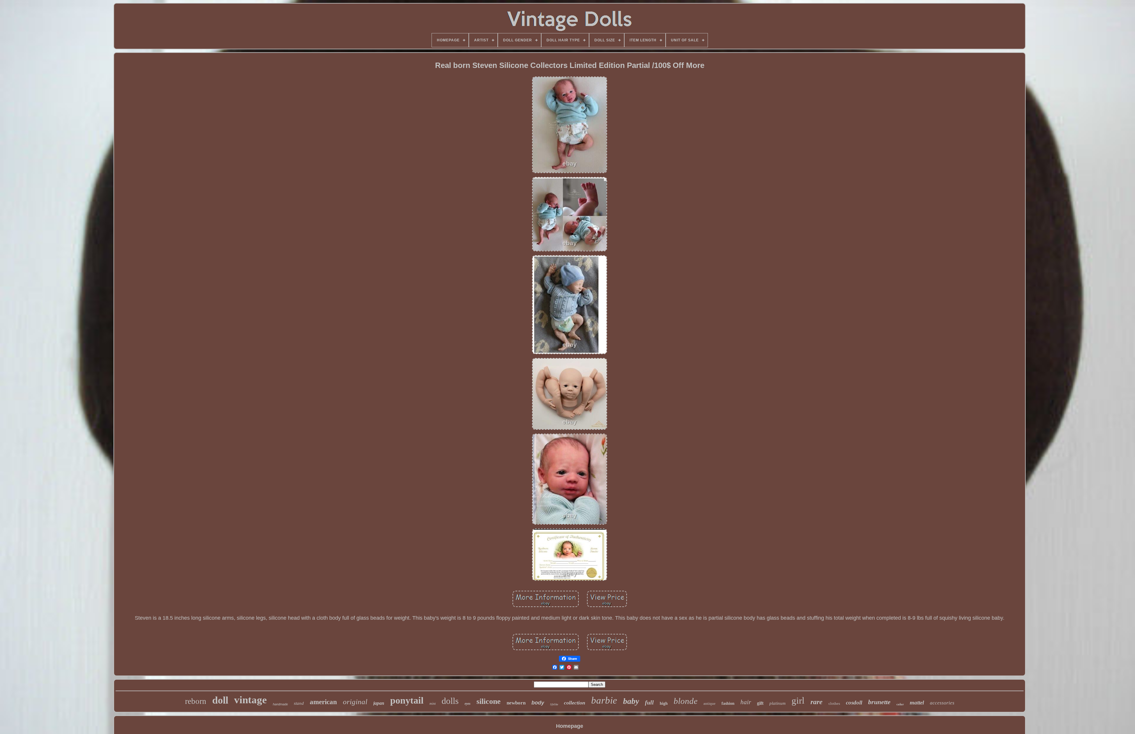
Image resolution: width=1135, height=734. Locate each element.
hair (745, 702)
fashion (727, 703)
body (537, 703)
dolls (450, 701)
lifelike (554, 704)
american (323, 702)
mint (432, 704)
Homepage (569, 726)
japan (378, 703)
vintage (250, 700)
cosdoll (854, 702)
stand (299, 703)
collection (574, 703)
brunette (879, 702)
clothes (834, 703)
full (649, 702)
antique (709, 703)
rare (816, 702)
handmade (280, 704)
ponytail (407, 700)
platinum (777, 703)
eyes (468, 704)
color (900, 704)
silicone (488, 701)
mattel (917, 702)
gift (760, 703)
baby (631, 701)
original (355, 702)
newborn (516, 703)
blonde (686, 701)
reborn (195, 701)
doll (220, 700)
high (664, 703)
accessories (942, 703)
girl (798, 700)
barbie (604, 700)
